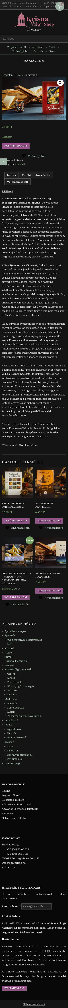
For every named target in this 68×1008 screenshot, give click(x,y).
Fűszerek (10, 648)
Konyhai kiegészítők (16, 660)
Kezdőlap (7, 74)
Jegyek (8, 656)
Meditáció (11, 699)
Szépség (9, 742)
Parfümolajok (15, 758)
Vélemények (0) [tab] (17, 181)
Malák (11, 711)
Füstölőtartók (15, 707)
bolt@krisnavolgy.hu (52, 6)
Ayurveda (10, 635)
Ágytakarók (14, 729)
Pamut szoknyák (17, 737)
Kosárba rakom (15, 145)
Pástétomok (14, 682)
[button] (60, 83)
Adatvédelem (11, 916)
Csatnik (11, 673)
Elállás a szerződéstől (34, 1004)
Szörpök (12, 690)
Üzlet (19, 74)
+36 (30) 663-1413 (14, 6)
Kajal (10, 746)
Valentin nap (12, 763)
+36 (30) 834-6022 (55, 3)
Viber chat (32, 6)
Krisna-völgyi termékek (18, 669)
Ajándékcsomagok (15, 631)
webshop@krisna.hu (14, 862)
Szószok (12, 694)
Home (8, 652)
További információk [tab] (36, 175)
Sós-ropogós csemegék (20, 686)
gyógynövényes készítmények (24, 639)
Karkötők (12, 750)
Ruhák (8, 724)
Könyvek (20, 164)
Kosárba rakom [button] (15, 520)
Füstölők (12, 703)
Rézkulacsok (12, 720)
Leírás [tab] (11, 175)
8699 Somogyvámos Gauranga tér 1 (22, 3)
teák (9, 644)
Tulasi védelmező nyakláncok (24, 716)
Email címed (11, 906)
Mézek (11, 677)
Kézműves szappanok (19, 754)
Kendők (11, 733)
